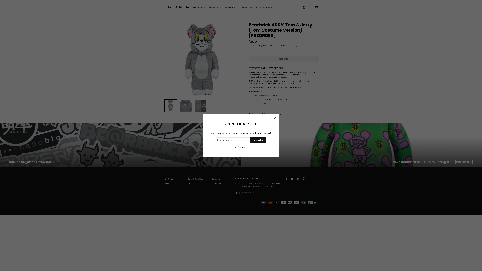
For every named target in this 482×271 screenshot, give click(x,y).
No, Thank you (241, 147)
